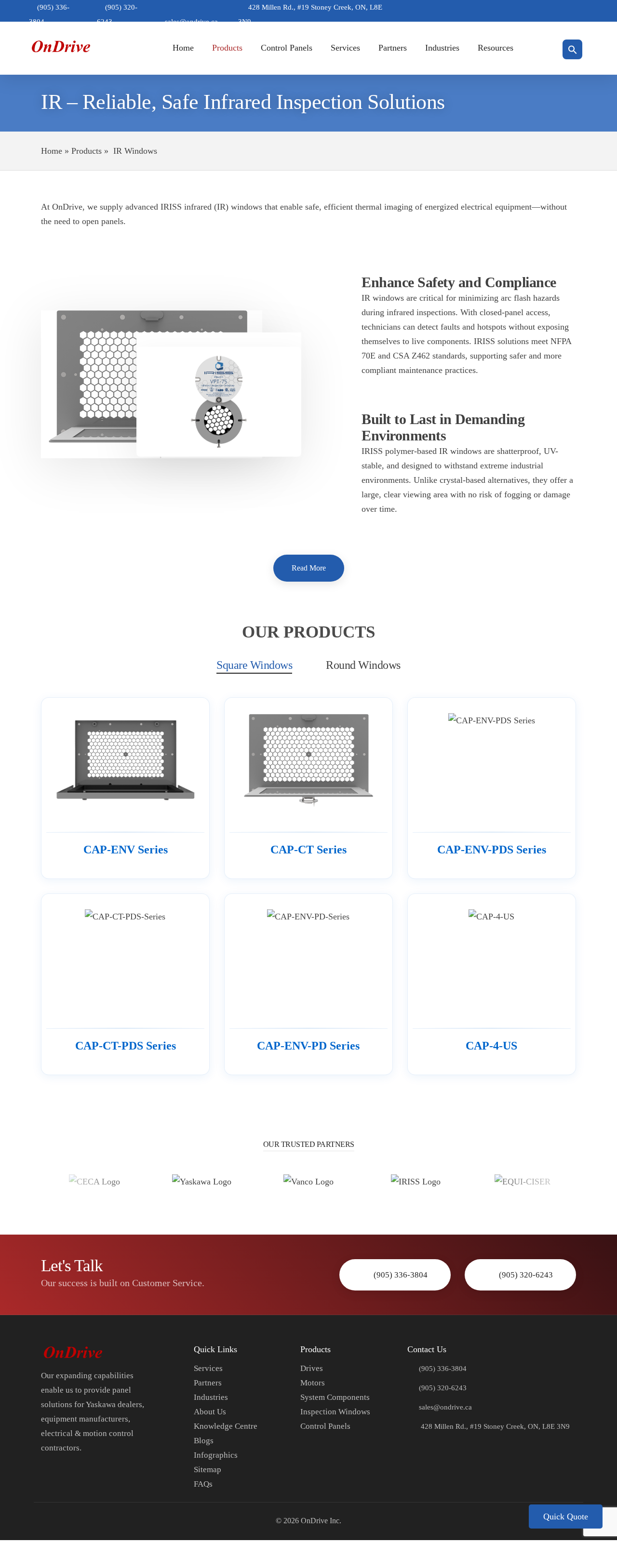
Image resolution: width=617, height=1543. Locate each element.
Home (183, 48)
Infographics (216, 1455)
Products (227, 48)
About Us (210, 1411)
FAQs (203, 1484)
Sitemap (207, 1469)
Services (345, 48)
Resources (495, 48)
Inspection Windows (335, 1411)
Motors (312, 1382)
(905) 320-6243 (526, 1274)
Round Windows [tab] (363, 665)
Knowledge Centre (225, 1426)
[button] (572, 49)
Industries (442, 48)
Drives (311, 1368)
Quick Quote (565, 1516)
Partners (392, 48)
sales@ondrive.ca (445, 1407)
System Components (335, 1397)
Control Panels (286, 48)
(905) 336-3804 (401, 1274)
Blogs (204, 1440)
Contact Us (426, 1349)
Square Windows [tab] (254, 665)
